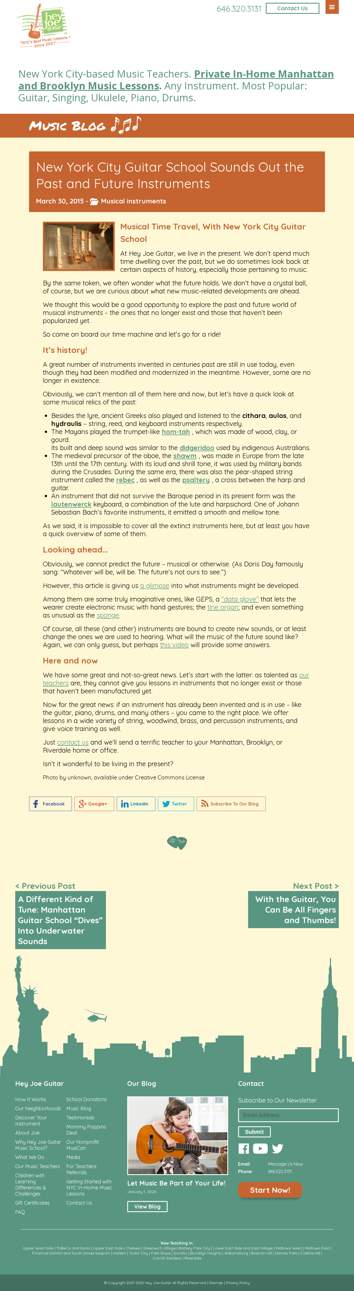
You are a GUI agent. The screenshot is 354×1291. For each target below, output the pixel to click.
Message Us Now (285, 1164)
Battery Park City (194, 1248)
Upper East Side (108, 1248)
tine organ (222, 607)
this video (174, 645)
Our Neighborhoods (38, 1109)
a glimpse (154, 585)
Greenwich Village (159, 1248)
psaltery (196, 480)
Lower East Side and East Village (243, 1248)
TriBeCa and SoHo (73, 1248)
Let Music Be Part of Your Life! (176, 1183)
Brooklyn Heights (205, 1253)
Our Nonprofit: (83, 1142)
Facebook (54, 804)
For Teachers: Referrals (81, 1169)
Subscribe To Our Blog (234, 804)
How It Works (30, 1099)
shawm (185, 455)
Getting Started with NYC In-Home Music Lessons (89, 1188)
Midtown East (317, 1248)
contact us (72, 742)
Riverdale (192, 1258)
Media (73, 1157)
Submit (254, 1132)
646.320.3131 (239, 8)
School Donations (86, 1099)
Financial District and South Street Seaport (71, 1253)
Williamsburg (236, 1253)
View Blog (147, 1206)
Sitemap (216, 1282)
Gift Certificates (32, 1203)
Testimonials (80, 1118)
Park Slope (161, 1253)
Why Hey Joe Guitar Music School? (38, 1145)
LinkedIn (139, 804)
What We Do (29, 1157)
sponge (108, 615)
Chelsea (133, 1248)
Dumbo (180, 1253)
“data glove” (240, 599)
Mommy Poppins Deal (86, 1130)
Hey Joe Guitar (39, 1083)
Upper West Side (38, 1248)
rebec (125, 480)
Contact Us (292, 8)
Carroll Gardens (167, 1258)
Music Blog (67, 125)
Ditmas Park (286, 1253)
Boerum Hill (261, 1253)
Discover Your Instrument (31, 1121)
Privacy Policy (238, 1282)
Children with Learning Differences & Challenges (30, 1185)
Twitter (179, 804)
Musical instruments (133, 201)
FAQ (20, 1212)
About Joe (27, 1133)
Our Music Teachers (37, 1166)
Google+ (97, 804)
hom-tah (176, 431)
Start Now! (270, 1190)
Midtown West (289, 1248)
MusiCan (76, 1148)
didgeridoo (197, 447)
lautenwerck (71, 504)
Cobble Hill (310, 1253)
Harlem (119, 1253)
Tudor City (138, 1253)
